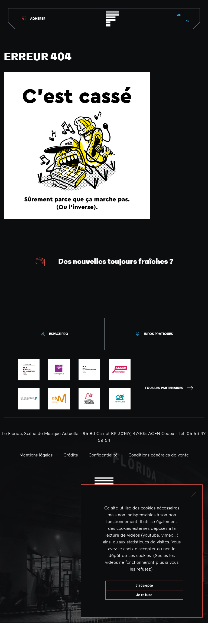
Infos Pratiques (158, 334)
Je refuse (144, 595)
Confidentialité (103, 455)
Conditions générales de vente (158, 455)
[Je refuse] (193, 493)
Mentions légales (36, 455)
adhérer (38, 19)
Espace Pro (58, 334)
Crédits (70, 455)
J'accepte (144, 585)
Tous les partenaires (164, 388)
